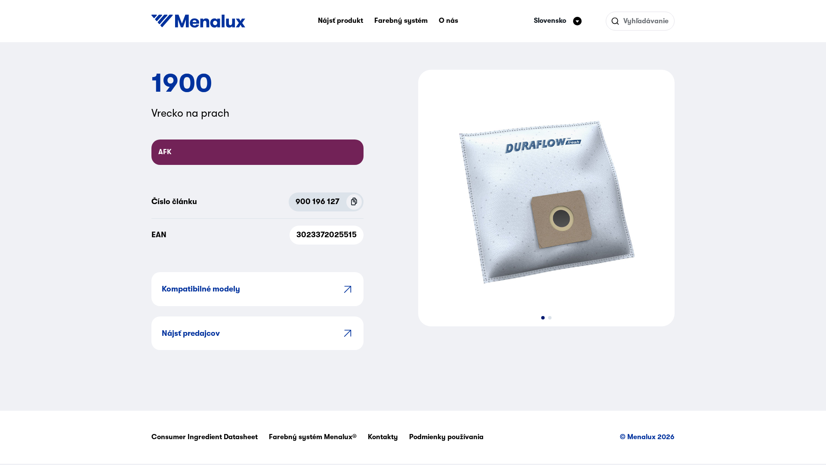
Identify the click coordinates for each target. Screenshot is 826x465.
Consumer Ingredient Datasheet (204, 437)
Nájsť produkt (340, 21)
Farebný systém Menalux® (313, 437)
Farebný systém (401, 21)
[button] (543, 317)
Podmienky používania (446, 437)
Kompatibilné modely (201, 289)
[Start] (198, 21)
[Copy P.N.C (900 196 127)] (354, 202)
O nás (448, 21)
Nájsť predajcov (191, 333)
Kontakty (383, 437)
